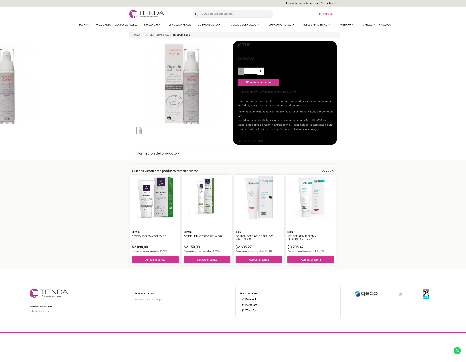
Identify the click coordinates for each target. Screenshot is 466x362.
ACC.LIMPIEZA (103, 24)
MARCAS (84, 24)
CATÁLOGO (385, 24)
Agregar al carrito (260, 82)
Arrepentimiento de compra (302, 3)
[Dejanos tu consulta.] (457, 350)
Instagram (251, 304)
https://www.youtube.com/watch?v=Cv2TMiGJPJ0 (269, 135)
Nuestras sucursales (41, 306)
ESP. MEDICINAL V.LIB (179, 24)
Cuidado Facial (182, 35)
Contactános (328, 3)
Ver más (326, 171)
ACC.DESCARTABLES (125, 24)
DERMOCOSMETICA (156, 35)
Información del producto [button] (156, 153)
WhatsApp (251, 310)
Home (136, 35)
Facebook (250, 299)
